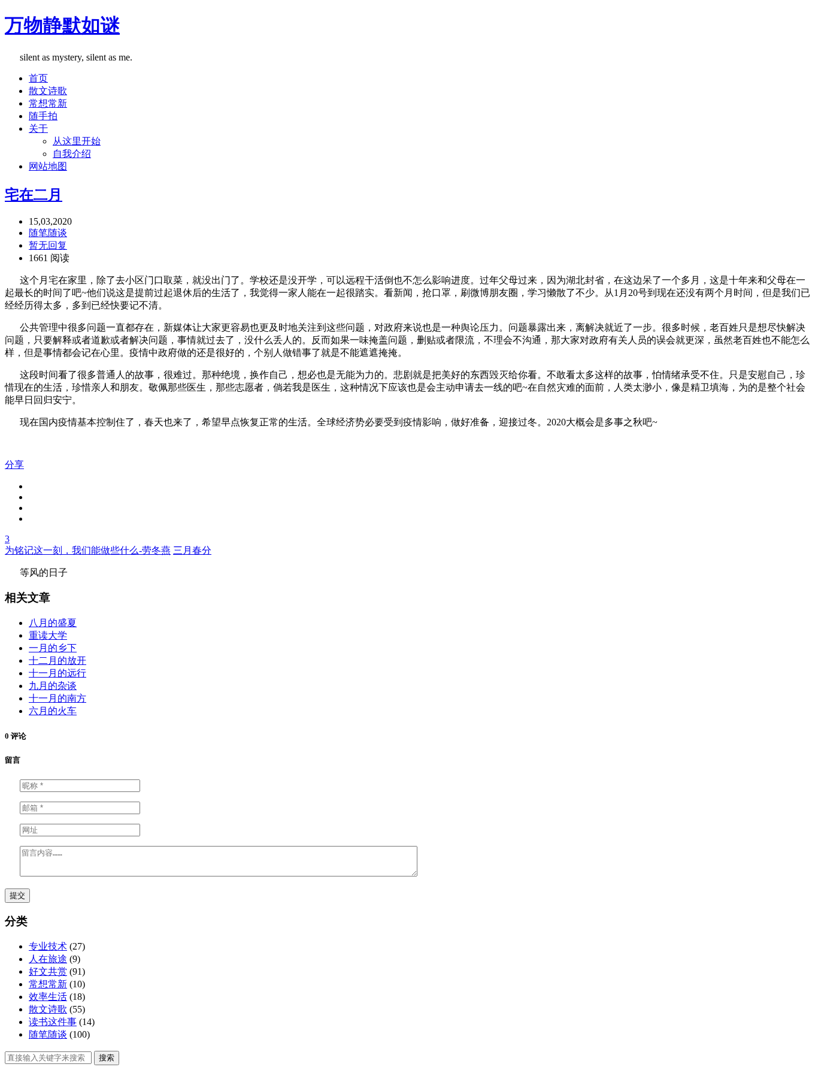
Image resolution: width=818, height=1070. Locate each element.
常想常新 (48, 103)
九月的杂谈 (53, 686)
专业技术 (48, 946)
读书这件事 (53, 1022)
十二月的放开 (57, 660)
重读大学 (48, 635)
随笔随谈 (48, 233)
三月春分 (192, 550)
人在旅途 (48, 959)
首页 (38, 78)
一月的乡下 (53, 648)
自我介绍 (72, 154)
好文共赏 (48, 971)
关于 (38, 128)
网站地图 (48, 166)
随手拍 (43, 116)
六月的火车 (53, 711)
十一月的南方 (57, 698)
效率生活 (48, 997)
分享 (14, 465)
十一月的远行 (57, 673)
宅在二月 (33, 194)
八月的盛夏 (53, 623)
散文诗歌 (48, 91)
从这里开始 (77, 141)
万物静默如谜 (62, 25)
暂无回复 (48, 245)
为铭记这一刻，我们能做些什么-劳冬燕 (88, 550)
